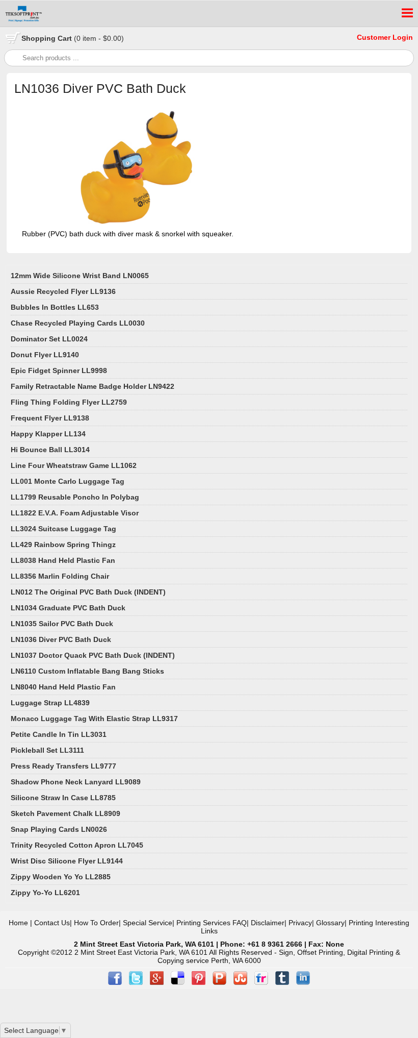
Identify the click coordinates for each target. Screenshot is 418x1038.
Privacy (300, 923)
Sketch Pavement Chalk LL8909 (65, 813)
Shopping (39, 38)
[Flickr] (262, 982)
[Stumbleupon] (241, 982)
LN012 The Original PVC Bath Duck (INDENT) (88, 592)
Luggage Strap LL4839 (50, 703)
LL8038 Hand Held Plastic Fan (63, 560)
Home (18, 923)
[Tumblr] (283, 982)
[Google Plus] (158, 982)
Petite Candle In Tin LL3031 (59, 734)
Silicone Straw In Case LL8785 (63, 798)
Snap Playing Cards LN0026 (59, 829)
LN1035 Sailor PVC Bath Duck (62, 624)
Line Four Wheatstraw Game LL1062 (74, 465)
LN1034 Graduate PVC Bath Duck (68, 608)
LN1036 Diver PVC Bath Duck (61, 639)
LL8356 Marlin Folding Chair (60, 576)
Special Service (147, 923)
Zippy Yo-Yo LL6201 (45, 892)
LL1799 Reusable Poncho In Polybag (75, 497)
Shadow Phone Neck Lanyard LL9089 (76, 782)
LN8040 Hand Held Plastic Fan (63, 687)
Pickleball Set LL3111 (47, 750)
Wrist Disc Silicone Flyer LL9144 (67, 861)
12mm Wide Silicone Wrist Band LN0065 (80, 275)
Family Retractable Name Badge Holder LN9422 (92, 386)
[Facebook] (116, 982)
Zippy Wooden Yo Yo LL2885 (61, 877)
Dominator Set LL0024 (49, 339)
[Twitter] (137, 982)
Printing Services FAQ (211, 923)
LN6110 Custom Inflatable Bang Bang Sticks (87, 671)
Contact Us (52, 923)
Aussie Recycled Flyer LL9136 (63, 291)
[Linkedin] (303, 982)
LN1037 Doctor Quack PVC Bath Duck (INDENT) (93, 655)
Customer (375, 37)
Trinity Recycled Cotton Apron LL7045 (77, 845)
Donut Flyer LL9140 (45, 355)
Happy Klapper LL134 (48, 434)
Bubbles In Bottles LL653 (55, 307)
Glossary (330, 923)
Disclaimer (267, 923)
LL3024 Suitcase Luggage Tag (63, 529)
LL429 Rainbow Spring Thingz (63, 544)
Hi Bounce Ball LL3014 (50, 450)
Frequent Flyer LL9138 (50, 418)
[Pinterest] (199, 982)
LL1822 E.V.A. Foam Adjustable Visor (75, 513)
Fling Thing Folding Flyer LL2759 (69, 402)
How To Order (96, 923)
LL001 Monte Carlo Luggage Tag (67, 481)
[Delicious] (179, 982)
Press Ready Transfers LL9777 (63, 766)
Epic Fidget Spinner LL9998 (59, 370)
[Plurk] (220, 982)
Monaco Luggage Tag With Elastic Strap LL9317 (94, 718)
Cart (72, 38)
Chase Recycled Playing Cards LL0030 (78, 323)
